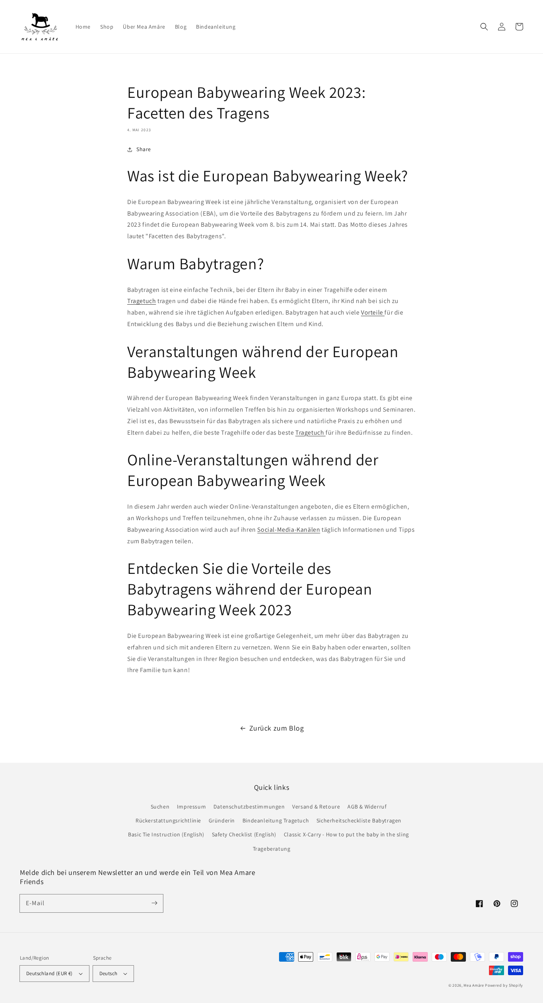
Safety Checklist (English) (244, 834)
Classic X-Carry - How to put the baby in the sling (346, 834)
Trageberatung (272, 848)
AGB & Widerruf (366, 806)
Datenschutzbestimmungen (249, 806)
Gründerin (222, 820)
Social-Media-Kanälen (288, 529)
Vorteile (372, 312)
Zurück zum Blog (276, 728)
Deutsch (108, 973)
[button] (484, 26)
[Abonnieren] (154, 903)
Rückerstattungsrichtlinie (168, 820)
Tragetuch (141, 301)
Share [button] (143, 149)
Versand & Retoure (316, 806)
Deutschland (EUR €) (49, 973)
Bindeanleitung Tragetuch (275, 820)
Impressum (191, 806)
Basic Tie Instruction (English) (166, 834)
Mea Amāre (474, 985)
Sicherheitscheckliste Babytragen (358, 820)
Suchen (160, 806)
